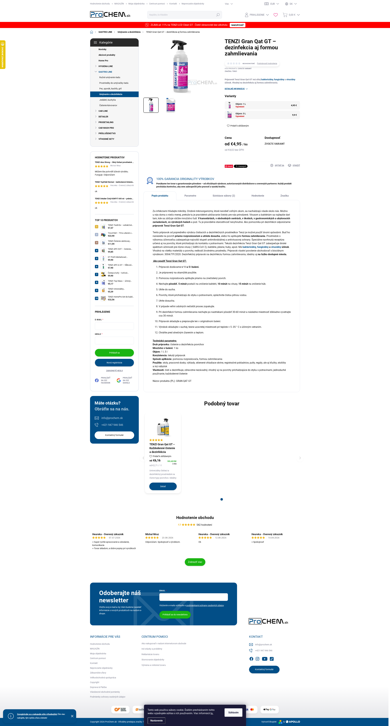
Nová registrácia (114, 362)
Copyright (94, 682)
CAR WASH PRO (106, 128)
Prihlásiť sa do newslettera (175, 614)
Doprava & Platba (98, 687)
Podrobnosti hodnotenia (267, 63)
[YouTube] (264, 658)
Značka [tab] (284, 195)
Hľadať (218, 15)
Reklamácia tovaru (150, 654)
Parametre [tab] (190, 195)
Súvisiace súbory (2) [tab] (224, 195)
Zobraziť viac (195, 562)
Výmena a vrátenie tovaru (154, 665)
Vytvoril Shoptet (269, 722)
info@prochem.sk (112, 418)
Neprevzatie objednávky (193, 3)
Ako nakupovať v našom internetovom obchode (164, 643)
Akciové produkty (107, 55)
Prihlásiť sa (114, 353)
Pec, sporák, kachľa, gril (110, 88)
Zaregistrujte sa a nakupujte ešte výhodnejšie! (37, 714)
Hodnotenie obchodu (100, 3)
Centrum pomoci (157, 3)
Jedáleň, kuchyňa (107, 100)
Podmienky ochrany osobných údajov (107, 697)
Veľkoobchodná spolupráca (103, 677)
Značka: (231, 71)
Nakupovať (237, 25)
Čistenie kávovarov (108, 105)
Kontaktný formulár (114, 435)
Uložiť (230, 166)
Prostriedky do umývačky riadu (113, 83)
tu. (212, 713)
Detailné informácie (235, 89)
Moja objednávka (136, 3)
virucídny (290, 79)
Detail (163, 486)
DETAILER (103, 116)
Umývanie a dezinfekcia (110, 94)
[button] (221, 499)
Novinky (102, 49)
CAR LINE (103, 111)
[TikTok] (271, 658)
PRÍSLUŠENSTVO (107, 133)
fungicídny (279, 79)
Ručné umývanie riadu (109, 77)
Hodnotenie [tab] (258, 195)
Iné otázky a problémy (152, 649)
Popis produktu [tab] (160, 195)
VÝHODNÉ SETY (106, 139)
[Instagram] (257, 658)
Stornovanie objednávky (153, 659)
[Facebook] (251, 658)
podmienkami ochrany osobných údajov (205, 605)
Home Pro (103, 60)
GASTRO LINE (105, 72)
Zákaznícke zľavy (98, 673)
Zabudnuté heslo (114, 371)
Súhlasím (233, 712)
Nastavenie (156, 720)
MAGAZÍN (119, 3)
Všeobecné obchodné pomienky (105, 692)
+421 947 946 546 (112, 424)
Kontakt (173, 3)
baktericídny (267, 79)
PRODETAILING (106, 122)
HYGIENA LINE (106, 66)
